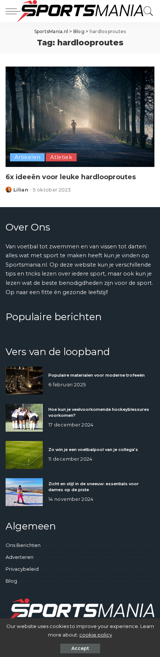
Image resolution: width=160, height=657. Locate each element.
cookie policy (95, 635)
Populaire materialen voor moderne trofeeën (96, 375)
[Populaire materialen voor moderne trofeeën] (24, 380)
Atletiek (61, 157)
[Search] (146, 11)
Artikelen (27, 157)
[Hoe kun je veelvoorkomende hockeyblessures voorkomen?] (24, 418)
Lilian (20, 189)
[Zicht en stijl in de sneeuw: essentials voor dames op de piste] (24, 492)
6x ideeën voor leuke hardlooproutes (71, 177)
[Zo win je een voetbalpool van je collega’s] (24, 455)
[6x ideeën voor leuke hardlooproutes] (80, 117)
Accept (80, 648)
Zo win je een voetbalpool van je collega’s (93, 449)
